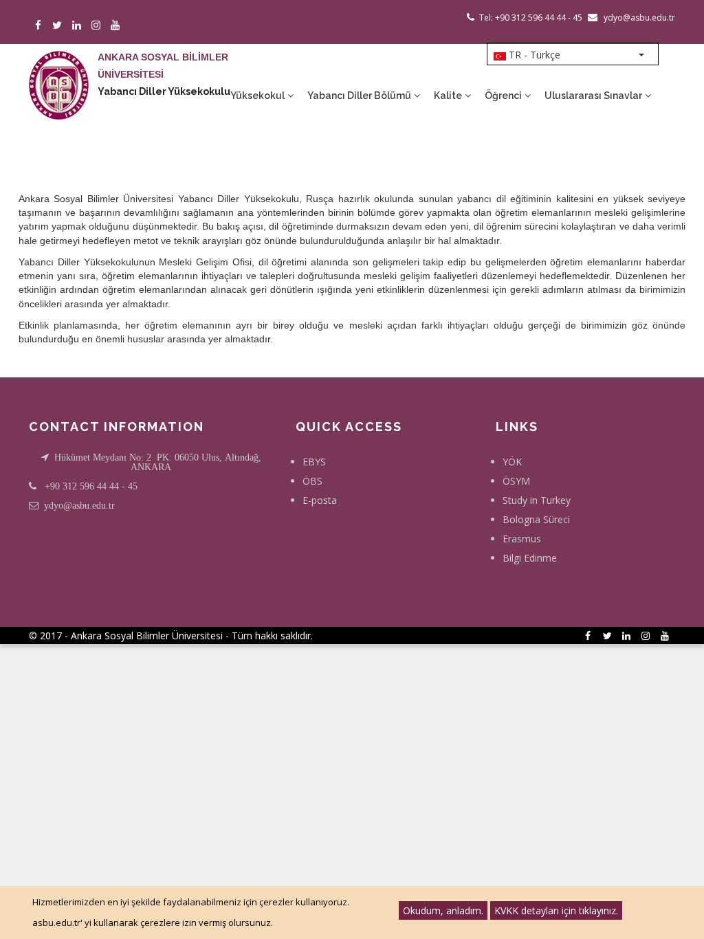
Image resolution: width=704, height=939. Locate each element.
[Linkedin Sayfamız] (79, 26)
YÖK (512, 461)
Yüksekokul (258, 95)
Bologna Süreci (536, 519)
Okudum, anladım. (443, 910)
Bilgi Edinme (530, 557)
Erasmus (522, 538)
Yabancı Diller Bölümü (360, 95)
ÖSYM (516, 480)
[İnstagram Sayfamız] (98, 26)
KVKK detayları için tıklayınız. (556, 910)
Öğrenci (504, 95)
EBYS (314, 461)
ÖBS (312, 480)
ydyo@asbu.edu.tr (79, 505)
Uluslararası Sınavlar (594, 95)
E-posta (319, 500)
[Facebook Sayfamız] (40, 26)
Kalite (449, 95)
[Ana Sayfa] (59, 71)
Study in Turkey (537, 500)
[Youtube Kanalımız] (117, 26)
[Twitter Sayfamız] (59, 26)
